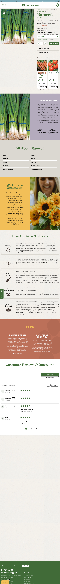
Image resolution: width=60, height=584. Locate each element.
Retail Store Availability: (42, 39)
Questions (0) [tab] (12, 385)
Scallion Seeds (46, 9)
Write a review (49, 374)
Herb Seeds (27, 579)
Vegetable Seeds (40, 9)
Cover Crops (27, 581)
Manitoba (51, 74)
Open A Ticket (5, 579)
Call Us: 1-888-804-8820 (7, 577)
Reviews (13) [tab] (5, 385)
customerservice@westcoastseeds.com (11, 575)
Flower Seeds (27, 577)
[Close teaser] (10, 580)
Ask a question (50, 377)
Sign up (25, 566)
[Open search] (48, 385)
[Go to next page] (37, 429)
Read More (44, 25)
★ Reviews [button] (1, 294)
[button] (57, 5)
